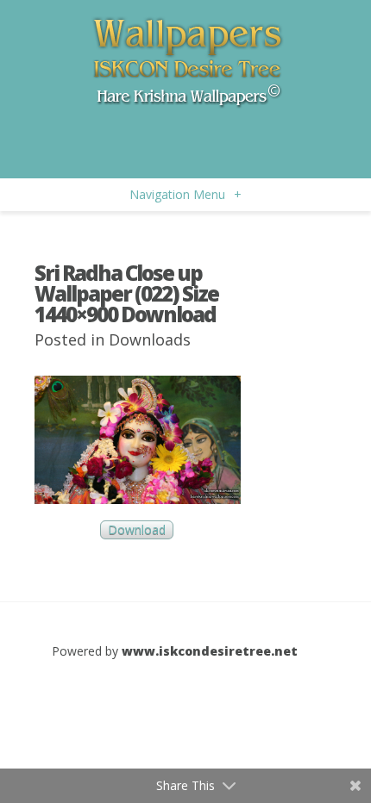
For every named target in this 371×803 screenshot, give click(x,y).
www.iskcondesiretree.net (210, 651)
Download (137, 530)
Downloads (150, 339)
